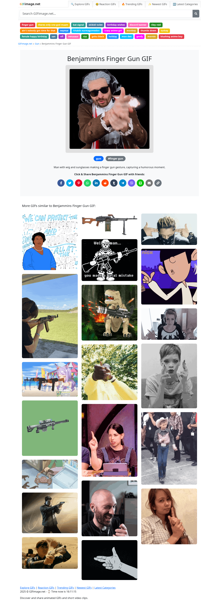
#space (28, 451)
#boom (148, 404)
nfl (61, 36)
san (53, 36)
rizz (85, 36)
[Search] (196, 13)
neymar (64, 30)
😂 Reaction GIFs (106, 4)
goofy (139, 36)
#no (146, 300)
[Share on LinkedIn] (96, 183)
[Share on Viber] (131, 183)
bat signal (78, 24)
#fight (87, 277)
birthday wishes (116, 24)
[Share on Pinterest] (78, 183)
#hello (28, 559)
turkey (164, 30)
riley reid (156, 24)
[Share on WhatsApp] (87, 183)
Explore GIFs (27, 587)
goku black (98, 36)
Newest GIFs (84, 587)
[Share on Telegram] (122, 183)
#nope (147, 295)
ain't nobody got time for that (38, 30)
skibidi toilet (96, 24)
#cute (28, 565)
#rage (87, 331)
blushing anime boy (171, 36)
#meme (88, 271)
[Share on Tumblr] (114, 183)
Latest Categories (105, 587)
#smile (28, 529)
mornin (151, 36)
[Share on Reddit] (105, 183)
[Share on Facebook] (61, 183)
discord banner (138, 24)
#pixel (87, 266)
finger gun (28, 24)
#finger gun (115, 158)
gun (98, 158)
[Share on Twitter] (69, 183)
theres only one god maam (53, 24)
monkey (131, 30)
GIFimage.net (25, 43)
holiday (113, 36)
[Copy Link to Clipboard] (158, 183)
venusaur (73, 36)
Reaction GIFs (46, 587)
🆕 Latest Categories (185, 4)
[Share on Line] (140, 183)
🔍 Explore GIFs (80, 4)
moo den (127, 36)
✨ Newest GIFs (157, 4)
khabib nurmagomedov (86, 30)
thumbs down (148, 30)
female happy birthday (34, 36)
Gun (37, 43)
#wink (87, 532)
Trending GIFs (65, 587)
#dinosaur (89, 336)
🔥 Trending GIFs (132, 4)
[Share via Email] (149, 183)
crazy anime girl (113, 30)
